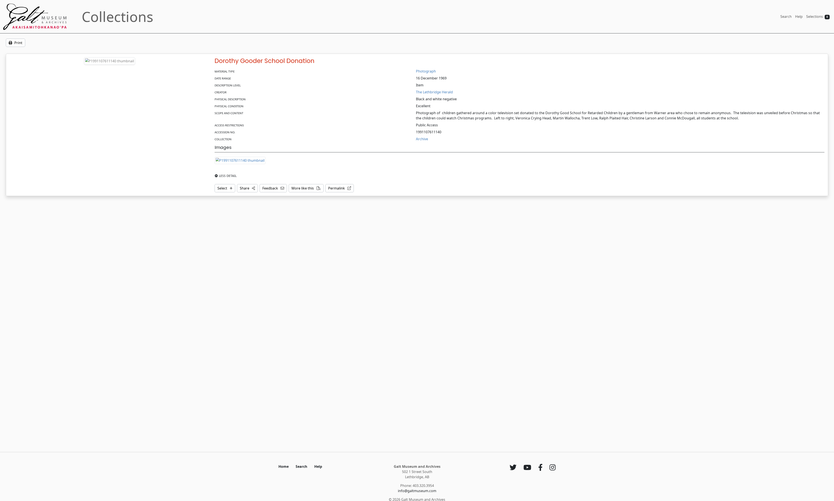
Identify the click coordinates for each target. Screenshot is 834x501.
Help (799, 16)
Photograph (426, 71)
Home (283, 466)
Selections (817, 16)
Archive (422, 139)
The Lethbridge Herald (434, 92)
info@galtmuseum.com (417, 490)
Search (786, 16)
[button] (247, 188)
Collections (117, 16)
